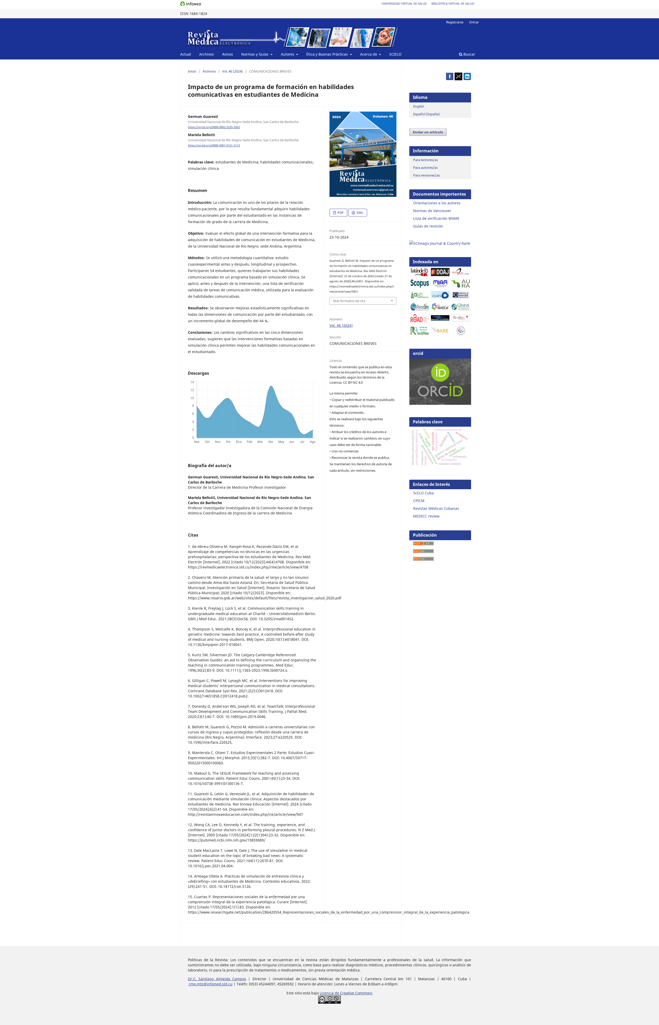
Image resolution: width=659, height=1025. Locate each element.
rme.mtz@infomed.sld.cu (210, 984)
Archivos (206, 54)
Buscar (468, 54)
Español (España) (426, 114)
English (418, 106)
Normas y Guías (255, 54)
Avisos (227, 54)
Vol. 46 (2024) (232, 71)
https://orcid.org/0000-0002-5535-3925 (214, 127)
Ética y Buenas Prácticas (327, 54)
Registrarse (454, 22)
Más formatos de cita (349, 301)
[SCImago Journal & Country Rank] (439, 243)
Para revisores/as (426, 175)
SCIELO (395, 54)
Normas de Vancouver (432, 210)
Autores (288, 54)
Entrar (474, 22)
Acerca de (369, 54)
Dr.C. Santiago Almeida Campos (217, 978)
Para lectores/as (425, 159)
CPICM (418, 500)
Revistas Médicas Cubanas (436, 508)
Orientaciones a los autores (437, 202)
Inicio (192, 71)
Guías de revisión (428, 226)
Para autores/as (425, 167)
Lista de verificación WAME (436, 218)
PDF (340, 212)
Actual (185, 54)
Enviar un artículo (428, 132)
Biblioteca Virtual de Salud (452, 3)
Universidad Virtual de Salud (404, 3)
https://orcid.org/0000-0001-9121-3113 (214, 145)
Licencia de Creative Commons (346, 993)
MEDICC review (426, 516)
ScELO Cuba (423, 492)
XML (359, 212)
